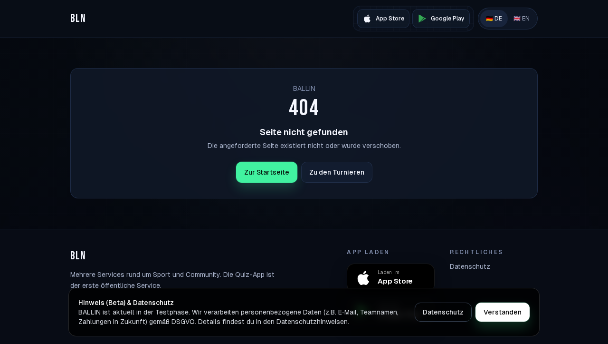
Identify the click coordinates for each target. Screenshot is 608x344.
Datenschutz (470, 266)
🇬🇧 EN (521, 18)
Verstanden (503, 312)
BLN (78, 18)
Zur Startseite (266, 172)
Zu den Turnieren (336, 172)
